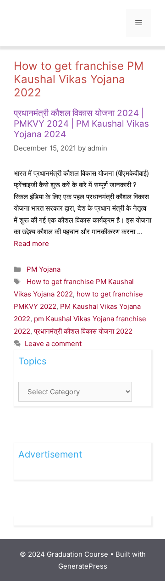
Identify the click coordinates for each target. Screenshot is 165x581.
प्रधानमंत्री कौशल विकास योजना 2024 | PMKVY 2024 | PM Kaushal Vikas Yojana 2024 (81, 124)
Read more (31, 243)
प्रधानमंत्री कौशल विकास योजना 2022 (83, 331)
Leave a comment (53, 343)
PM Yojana (43, 269)
